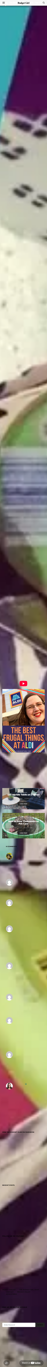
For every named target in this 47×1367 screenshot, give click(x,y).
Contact (10, 1292)
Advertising (11, 1294)
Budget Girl (23, 3)
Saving (37, 817)
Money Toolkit (9, 1290)
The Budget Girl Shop (29, 1290)
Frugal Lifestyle (12, 817)
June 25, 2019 (18, 798)
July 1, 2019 (18, 827)
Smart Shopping (20, 819)
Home (25, 792)
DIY (21, 792)
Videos (30, 819)
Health (22, 817)
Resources (30, 817)
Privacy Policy (23, 1292)
